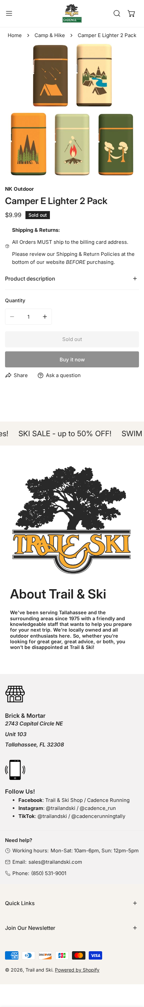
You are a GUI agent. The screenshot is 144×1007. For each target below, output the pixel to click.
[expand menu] (9, 13)
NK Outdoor (19, 189)
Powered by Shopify (77, 970)
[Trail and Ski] (72, 13)
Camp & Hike (49, 35)
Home (15, 35)
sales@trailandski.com (55, 862)
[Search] (117, 13)
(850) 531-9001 (48, 873)
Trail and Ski (38, 970)
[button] (131, 13)
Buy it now (72, 359)
